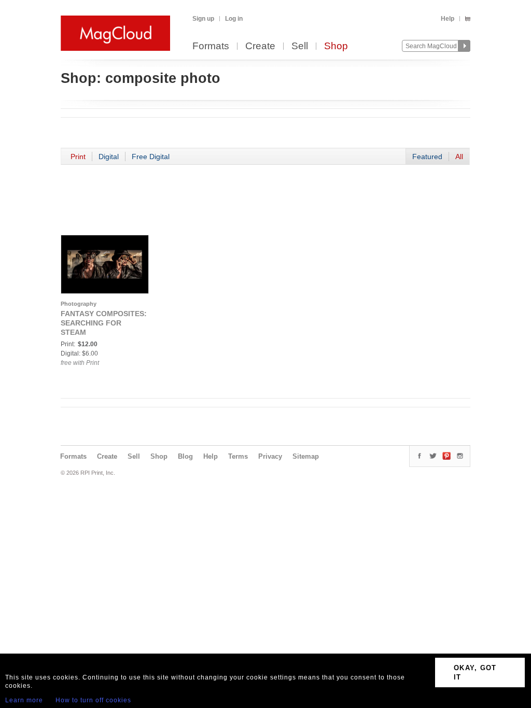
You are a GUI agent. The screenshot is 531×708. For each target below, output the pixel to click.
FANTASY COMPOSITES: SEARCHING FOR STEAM (104, 322)
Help (447, 18)
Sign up (203, 18)
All (459, 156)
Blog (185, 456)
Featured (427, 156)
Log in (234, 18)
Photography (78, 304)
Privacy (270, 456)
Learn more (24, 700)
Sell (299, 46)
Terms (238, 456)
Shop (336, 46)
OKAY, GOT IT (475, 672)
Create (260, 46)
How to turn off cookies (93, 700)
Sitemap (305, 456)
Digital (109, 156)
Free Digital (151, 156)
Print (78, 156)
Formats (210, 46)
